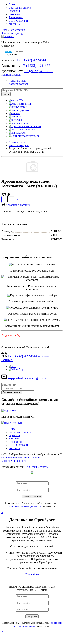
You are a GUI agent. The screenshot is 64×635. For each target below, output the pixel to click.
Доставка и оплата (20, 7)
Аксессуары (16, 119)
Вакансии (14, 14)
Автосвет (14, 113)
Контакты (14, 23)
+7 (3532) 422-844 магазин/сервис (27, 358)
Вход (4, 29)
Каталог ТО (16, 100)
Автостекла (16, 116)
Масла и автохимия (20, 103)
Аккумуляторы (18, 106)
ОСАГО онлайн (18, 20)
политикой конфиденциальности (25, 506)
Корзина (8, 51)
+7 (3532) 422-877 (35, 65)
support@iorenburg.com (26, 378)
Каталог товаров (19, 83)
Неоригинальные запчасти (25, 126)
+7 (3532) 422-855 (38, 71)
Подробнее (32, 574)
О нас (12, 4)
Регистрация (17, 29)
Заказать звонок (11, 74)
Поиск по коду (17, 80)
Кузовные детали (19, 122)
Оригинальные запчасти (23, 129)
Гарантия (14, 10)
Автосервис (16, 17)
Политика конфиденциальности (21, 459)
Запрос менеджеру (12, 33)
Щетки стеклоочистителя (24, 135)
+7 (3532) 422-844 (31, 60)
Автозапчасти (17, 142)
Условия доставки (38, 211)
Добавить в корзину (17, 204)
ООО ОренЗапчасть (35, 466)
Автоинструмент (19, 110)
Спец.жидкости (18, 132)
